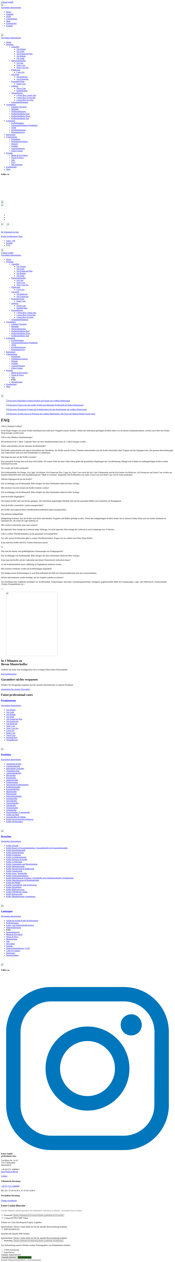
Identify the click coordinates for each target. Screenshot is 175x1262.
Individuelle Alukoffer (15, 768)
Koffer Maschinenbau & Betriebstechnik (22, 880)
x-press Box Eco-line (24, 317)
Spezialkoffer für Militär (16, 817)
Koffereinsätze (12, 782)
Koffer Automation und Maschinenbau (21, 864)
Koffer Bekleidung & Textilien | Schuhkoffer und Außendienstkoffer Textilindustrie (40, 878)
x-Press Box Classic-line (26, 313)
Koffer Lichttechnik (14, 862)
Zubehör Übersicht (19, 324)
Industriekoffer (12, 780)
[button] (87, 35)
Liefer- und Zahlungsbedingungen (20, 925)
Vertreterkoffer (12, 808)
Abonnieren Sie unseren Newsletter (15, 689)
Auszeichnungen (18, 366)
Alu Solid (20, 276)
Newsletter (10, 944)
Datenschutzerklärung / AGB (18, 948)
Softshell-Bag (21, 308)
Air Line (19, 280)
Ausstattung (11, 322)
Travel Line (21, 306)
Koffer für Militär (13, 883)
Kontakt (9, 26)
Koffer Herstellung (13, 887)
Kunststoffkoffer (12, 789)
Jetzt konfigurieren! (9, 674)
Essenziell (8, 1215)
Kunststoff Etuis (17, 299)
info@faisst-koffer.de (9, 1172)
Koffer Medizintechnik (15, 866)
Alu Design (21, 266)
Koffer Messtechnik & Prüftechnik (20, 869)
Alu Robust (21, 273)
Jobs (13, 377)
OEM (8, 16)
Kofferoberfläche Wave (20, 333)
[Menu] (2, 5)
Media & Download (19, 373)
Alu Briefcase (22, 294)
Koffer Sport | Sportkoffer (16, 873)
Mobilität (15, 326)
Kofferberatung (17, 340)
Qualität (14, 363)
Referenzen (10, 352)
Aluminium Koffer (13, 764)
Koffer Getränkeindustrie (16, 857)
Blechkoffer (11, 775)
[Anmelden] (4, 228)
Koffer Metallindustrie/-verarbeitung (20, 896)
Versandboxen (17, 310)
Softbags (14, 303)
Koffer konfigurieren (9, 236)
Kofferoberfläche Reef (20, 331)
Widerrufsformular (13, 927)
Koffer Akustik (12, 846)
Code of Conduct (13, 951)
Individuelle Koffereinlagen (17, 785)
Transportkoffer (12, 803)
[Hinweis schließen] (2, 589)
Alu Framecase (22, 296)
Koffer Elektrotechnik (15, 852)
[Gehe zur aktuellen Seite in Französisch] (7, 217)
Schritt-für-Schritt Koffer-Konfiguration (22, 921)
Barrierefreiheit (12, 955)
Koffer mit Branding (14, 822)
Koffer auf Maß (12, 815)
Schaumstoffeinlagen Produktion (24, 343)
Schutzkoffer (11, 810)
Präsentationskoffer (14, 796)
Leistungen (10, 338)
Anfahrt (4, 1176)
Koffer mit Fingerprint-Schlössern (19, 819)
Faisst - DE (10, 241)
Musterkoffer (11, 791)
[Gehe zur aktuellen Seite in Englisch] (7, 215)
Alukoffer (15, 264)
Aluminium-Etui (12, 771)
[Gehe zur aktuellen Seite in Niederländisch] (7, 219)
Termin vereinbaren (9, 1200)
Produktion (15, 356)
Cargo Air (20, 289)
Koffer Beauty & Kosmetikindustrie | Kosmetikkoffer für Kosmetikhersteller (37, 848)
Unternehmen (11, 19)
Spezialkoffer (11, 801)
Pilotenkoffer (11, 794)
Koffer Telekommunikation (17, 876)
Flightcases (15, 287)
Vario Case (20, 283)
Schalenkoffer (11, 798)
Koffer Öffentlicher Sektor (17, 892)
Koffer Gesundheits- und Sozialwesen (21, 885)
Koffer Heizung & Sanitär (16, 859)
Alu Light (20, 269)
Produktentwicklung (19, 359)
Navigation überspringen (11, 7)
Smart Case (21, 301)
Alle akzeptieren (24, 1257)
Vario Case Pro (22, 285)
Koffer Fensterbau (13, 855)
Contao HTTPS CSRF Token (16, 1218)
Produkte (9, 14)
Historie (14, 361)
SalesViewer (9, 1252)
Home (8, 12)
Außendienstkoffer (13, 773)
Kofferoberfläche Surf (20, 336)
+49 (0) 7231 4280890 (10, 1186)
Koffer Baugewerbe (14, 894)
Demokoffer (11, 778)
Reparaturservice (18, 350)
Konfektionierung (18, 347)
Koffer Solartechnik (14, 871)
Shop (8, 21)
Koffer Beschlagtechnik (15, 850)
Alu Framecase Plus (24, 271)
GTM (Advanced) (11, 1250)
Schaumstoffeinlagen (19, 319)
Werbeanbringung (18, 329)
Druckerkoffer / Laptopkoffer (18, 812)
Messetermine (16, 382)
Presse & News (17, 375)
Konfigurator (11, 23)
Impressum (10, 953)
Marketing (8, 1241)
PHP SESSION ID (11, 1229)
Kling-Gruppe (17, 368)
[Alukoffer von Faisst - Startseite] (7, 2)
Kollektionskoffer (13, 787)
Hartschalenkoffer (18, 278)
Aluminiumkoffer (13, 766)
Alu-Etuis (15, 292)
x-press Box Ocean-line (25, 315)
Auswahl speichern (9, 1257)
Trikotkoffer (11, 805)
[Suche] (4, 208)
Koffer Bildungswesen (15, 889)
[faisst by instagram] (87, 1149)
